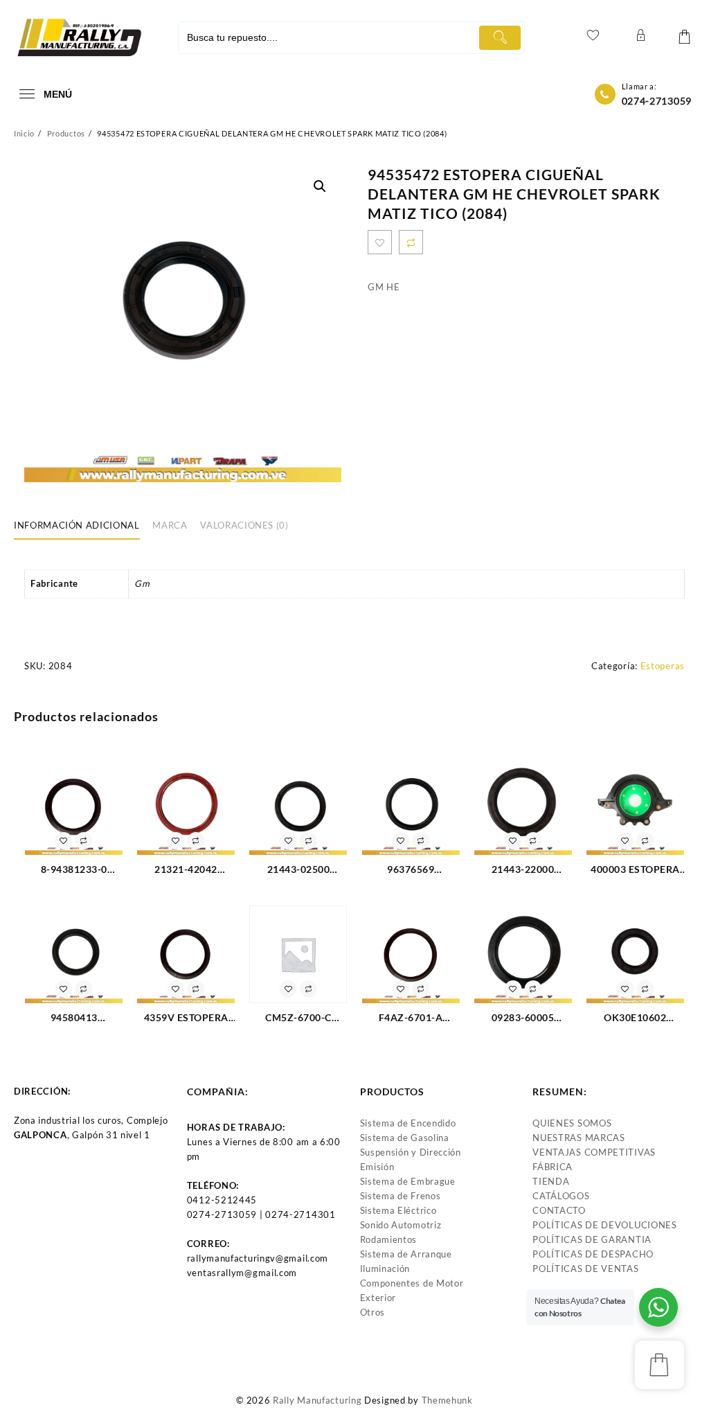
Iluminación (385, 1268)
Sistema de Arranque (406, 1254)
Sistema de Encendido (408, 1123)
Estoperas (662, 665)
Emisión (377, 1166)
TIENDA (550, 1181)
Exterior (378, 1297)
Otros (373, 1312)
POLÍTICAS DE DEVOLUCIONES (604, 1224)
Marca (169, 525)
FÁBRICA (552, 1166)
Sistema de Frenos (400, 1195)
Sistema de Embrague (408, 1181)
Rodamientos (389, 1239)
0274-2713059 (657, 101)
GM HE (384, 286)
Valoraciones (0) (244, 525)
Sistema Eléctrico (398, 1210)
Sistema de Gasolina (404, 1137)
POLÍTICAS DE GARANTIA (592, 1239)
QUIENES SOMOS (571, 1123)
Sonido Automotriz (401, 1224)
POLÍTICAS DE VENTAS (585, 1268)
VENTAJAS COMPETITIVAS (594, 1152)
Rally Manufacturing (317, 1400)
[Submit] (500, 38)
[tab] (82, 526)
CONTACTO (559, 1210)
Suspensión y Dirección (410, 1152)
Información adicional (77, 525)
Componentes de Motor (412, 1283)
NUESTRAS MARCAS (578, 1137)
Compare (411, 242)
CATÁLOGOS (560, 1195)
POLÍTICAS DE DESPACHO (593, 1254)
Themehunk (447, 1400)
